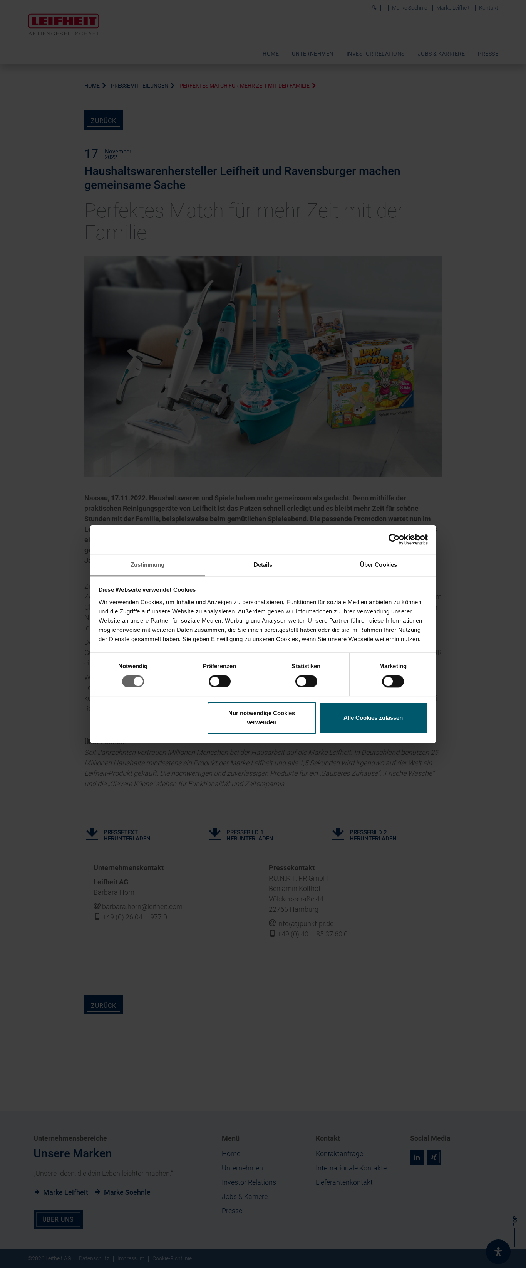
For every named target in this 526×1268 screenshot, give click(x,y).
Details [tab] (263, 564)
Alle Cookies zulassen (373, 718)
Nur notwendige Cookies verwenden (261, 718)
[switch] (220, 681)
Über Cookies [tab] (378, 564)
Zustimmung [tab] (148, 564)
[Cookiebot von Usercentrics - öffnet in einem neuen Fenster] (394, 539)
